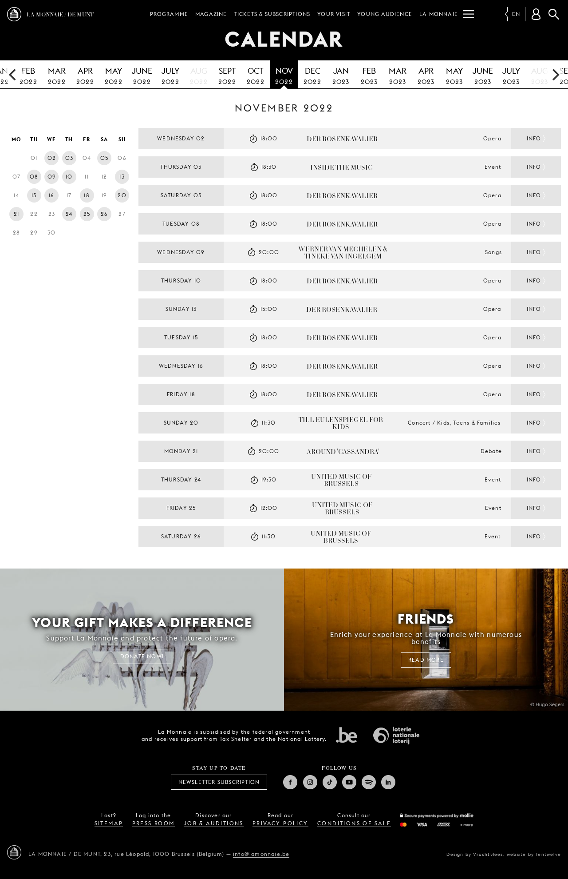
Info (534, 138)
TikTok (330, 782)
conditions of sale (354, 823)
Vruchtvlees (488, 854)
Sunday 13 (181, 309)
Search (554, 14)
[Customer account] (536, 14)
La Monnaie (438, 14)
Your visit (333, 14)
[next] (554, 74)
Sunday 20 (181, 422)
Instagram (310, 782)
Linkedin (388, 782)
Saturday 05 (181, 195)
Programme (169, 14)
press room (153, 823)
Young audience (384, 14)
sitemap (109, 823)
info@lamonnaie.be (261, 854)
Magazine (211, 14)
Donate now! (142, 656)
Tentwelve (548, 854)
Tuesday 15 (181, 337)
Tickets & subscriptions (272, 14)
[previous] (13, 74)
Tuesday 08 (181, 223)
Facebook (290, 782)
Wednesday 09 (181, 252)
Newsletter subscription (219, 782)
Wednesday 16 (181, 365)
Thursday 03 (180, 166)
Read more (426, 659)
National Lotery (396, 735)
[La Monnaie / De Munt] (14, 852)
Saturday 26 (181, 536)
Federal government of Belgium (346, 735)
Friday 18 (181, 394)
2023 (341, 75)
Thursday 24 (181, 479)
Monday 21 (181, 451)
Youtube (349, 782)
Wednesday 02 (181, 138)
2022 (28, 75)
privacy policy (280, 823)
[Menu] (469, 14)
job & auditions (214, 823)
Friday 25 (181, 508)
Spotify (369, 782)
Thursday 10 (181, 280)
